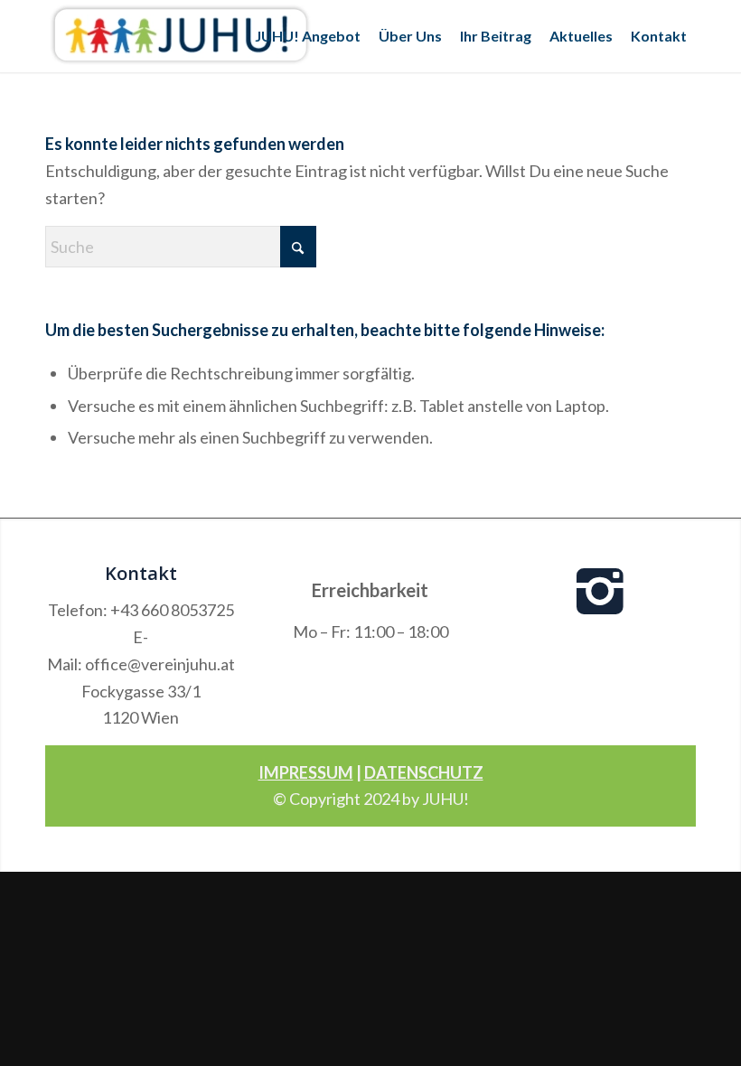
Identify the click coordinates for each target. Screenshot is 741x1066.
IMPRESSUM (305, 772)
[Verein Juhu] (180, 36)
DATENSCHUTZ (423, 772)
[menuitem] (308, 36)
